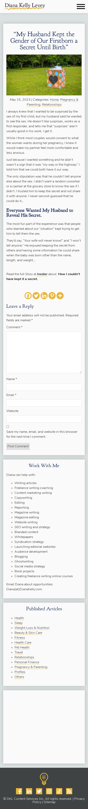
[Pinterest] (52, 295)
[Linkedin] (44, 295)
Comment (14, 327)
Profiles (20, 672)
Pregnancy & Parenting (31, 667)
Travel (19, 652)
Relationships (52, 104)
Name (11, 379)
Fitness (20, 637)
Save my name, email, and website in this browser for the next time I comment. (41, 434)
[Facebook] (28, 295)
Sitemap (49, 802)
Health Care (23, 642)
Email (11, 395)
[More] (60, 295)
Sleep (19, 623)
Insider (42, 274)
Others (19, 677)
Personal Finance (27, 662)
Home (54, 100)
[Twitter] (36, 295)
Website (12, 411)
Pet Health (22, 647)
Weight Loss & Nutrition (32, 628)
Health (19, 618)
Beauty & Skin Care (28, 633)
